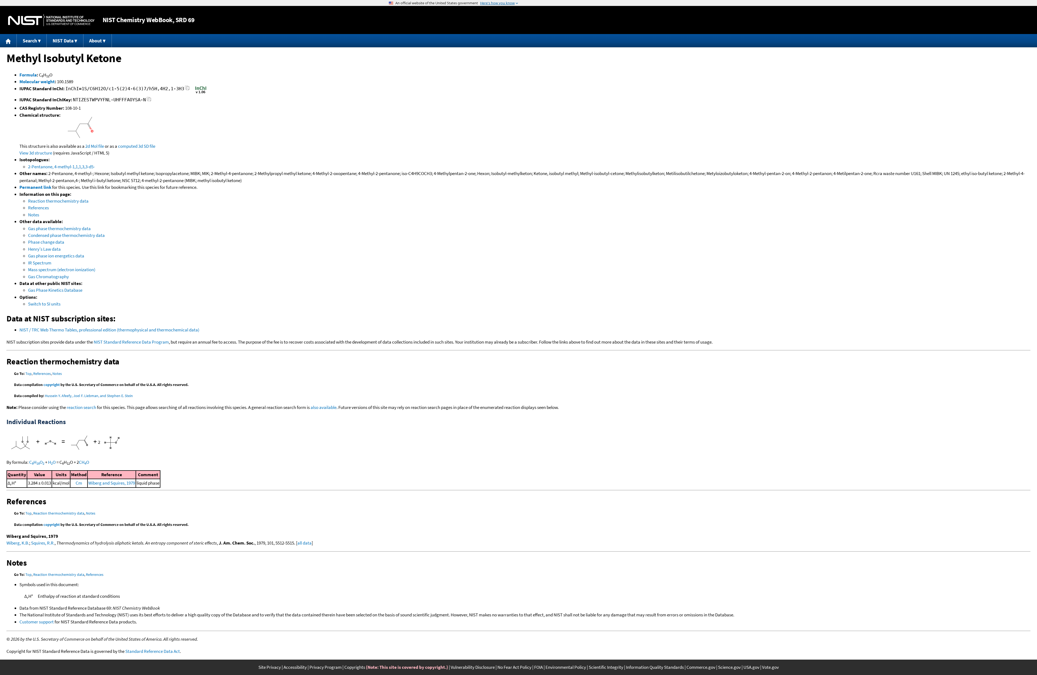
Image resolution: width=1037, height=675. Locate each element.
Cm (79, 483)
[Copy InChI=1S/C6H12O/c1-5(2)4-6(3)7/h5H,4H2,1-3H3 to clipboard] (187, 89)
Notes (33, 215)
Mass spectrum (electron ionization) (61, 270)
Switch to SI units (44, 304)
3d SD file (146, 146)
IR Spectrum (39, 263)
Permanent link (35, 187)
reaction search (81, 407)
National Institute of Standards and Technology (51, 20)
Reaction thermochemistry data (58, 201)
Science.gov (729, 667)
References (38, 208)
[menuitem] (8, 40)
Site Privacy (269, 667)
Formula (28, 75)
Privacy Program (325, 667)
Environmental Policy (566, 667)
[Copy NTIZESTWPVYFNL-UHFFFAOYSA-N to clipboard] (149, 100)
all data (304, 543)
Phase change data (46, 242)
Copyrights (354, 667)
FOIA (538, 667)
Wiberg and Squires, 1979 (111, 483)
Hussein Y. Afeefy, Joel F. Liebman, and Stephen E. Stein (89, 395)
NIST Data (63, 41)
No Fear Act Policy (514, 667)
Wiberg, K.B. (17, 543)
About (95, 41)
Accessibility (295, 667)
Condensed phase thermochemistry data (66, 235)
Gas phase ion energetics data (56, 256)
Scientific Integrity (606, 667)
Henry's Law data (44, 249)
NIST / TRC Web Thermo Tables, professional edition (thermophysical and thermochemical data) (109, 330)
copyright (51, 384)
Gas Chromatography (48, 277)
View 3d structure (35, 153)
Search (30, 41)
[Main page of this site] (8, 40)
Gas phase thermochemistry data (59, 228)
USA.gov (751, 667)
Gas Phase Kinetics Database (55, 290)
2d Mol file (94, 146)
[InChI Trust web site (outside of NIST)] (200, 93)
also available (323, 407)
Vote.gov (770, 667)
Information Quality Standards (655, 667)
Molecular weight (37, 82)
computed (127, 146)
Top (28, 373)
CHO (36, 462)
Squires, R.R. (43, 543)
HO (52, 462)
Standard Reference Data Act (152, 651)
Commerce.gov (700, 667)
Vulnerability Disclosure (473, 667)
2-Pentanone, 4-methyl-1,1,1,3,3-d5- (61, 167)
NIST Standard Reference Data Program (131, 342)
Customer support (36, 622)
